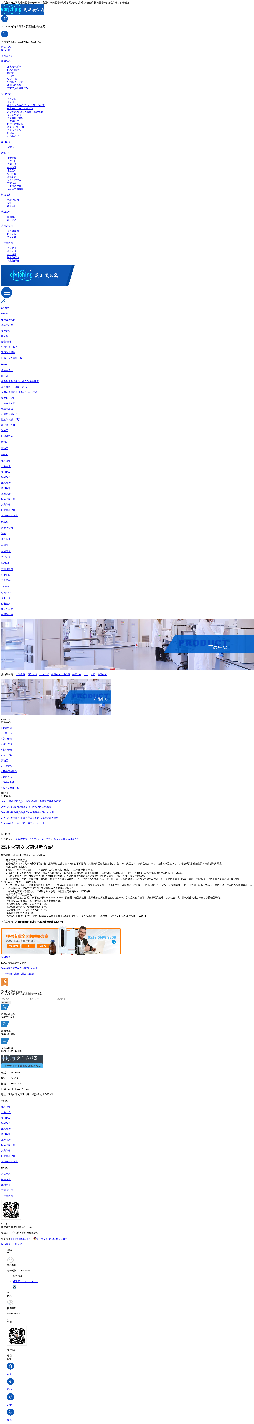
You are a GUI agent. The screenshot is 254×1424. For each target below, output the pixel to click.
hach (86, 674)
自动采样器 (13, 136)
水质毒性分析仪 (15, 118)
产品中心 (6, 47)
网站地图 (6, 50)
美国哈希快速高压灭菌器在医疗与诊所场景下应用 (29, 817)
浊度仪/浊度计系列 (16, 127)
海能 (9, 203)
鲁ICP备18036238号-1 (22, 1239)
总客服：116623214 (25, 1281)
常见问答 (11, 237)
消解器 (10, 133)
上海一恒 (11, 161)
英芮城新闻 (13, 231)
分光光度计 (13, 99)
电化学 (10, 76)
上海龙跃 (11, 176)
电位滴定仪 (13, 121)
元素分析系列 (14, 66)
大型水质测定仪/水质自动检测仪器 (25, 111)
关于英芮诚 (7, 243)
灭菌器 (10, 147)
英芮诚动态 (7, 225)
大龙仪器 (11, 183)
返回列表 (6, 957)
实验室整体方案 (15, 189)
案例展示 (11, 217)
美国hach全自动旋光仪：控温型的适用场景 (26, 807)
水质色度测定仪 (15, 124)
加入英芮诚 (13, 257)
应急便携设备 (14, 180)
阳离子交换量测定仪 (17, 88)
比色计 (10, 102)
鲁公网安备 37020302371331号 (51, 1239)
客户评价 (11, 220)
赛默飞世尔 (13, 200)
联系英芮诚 (13, 260)
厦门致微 (6, 142)
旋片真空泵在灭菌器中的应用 (19, 968)
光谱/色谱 (12, 79)
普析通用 (11, 206)
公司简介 (11, 248)
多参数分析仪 (14, 114)
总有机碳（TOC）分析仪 (20, 108)
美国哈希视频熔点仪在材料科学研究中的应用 (27, 812)
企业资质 (11, 254)
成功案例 (6, 211)
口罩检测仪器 (14, 186)
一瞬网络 (17, 1244)
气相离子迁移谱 (15, 82)
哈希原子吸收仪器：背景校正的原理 (22, 823)
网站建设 (6, 1244)
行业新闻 (11, 234)
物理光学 (11, 73)
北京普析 (11, 170)
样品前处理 (13, 70)
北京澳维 (11, 158)
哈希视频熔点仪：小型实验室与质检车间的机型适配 (31, 801)
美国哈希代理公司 (60, 674)
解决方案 (6, 194)
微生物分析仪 (14, 130)
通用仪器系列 (14, 85)
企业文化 (11, 251)
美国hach (76, 674)
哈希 (93, 674)
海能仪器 (6, 61)
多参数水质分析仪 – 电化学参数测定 (26, 105)
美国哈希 (6, 94)
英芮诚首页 (7, 56)
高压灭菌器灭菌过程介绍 (66, 839)
